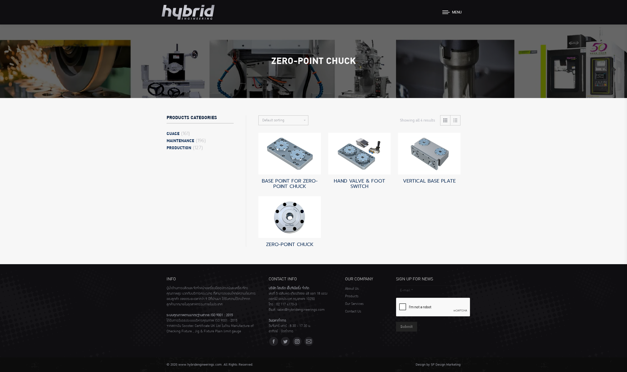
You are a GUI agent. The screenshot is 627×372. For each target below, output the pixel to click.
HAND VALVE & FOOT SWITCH (359, 183)
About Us (352, 288)
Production (179, 148)
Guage (173, 134)
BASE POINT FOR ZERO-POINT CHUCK (290, 183)
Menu (457, 12)
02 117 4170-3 (286, 304)
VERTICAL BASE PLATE (429, 181)
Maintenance (180, 141)
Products (351, 296)
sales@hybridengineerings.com (301, 309)
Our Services (354, 304)
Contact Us (353, 311)
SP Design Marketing (445, 364)
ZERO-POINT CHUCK (290, 244)
